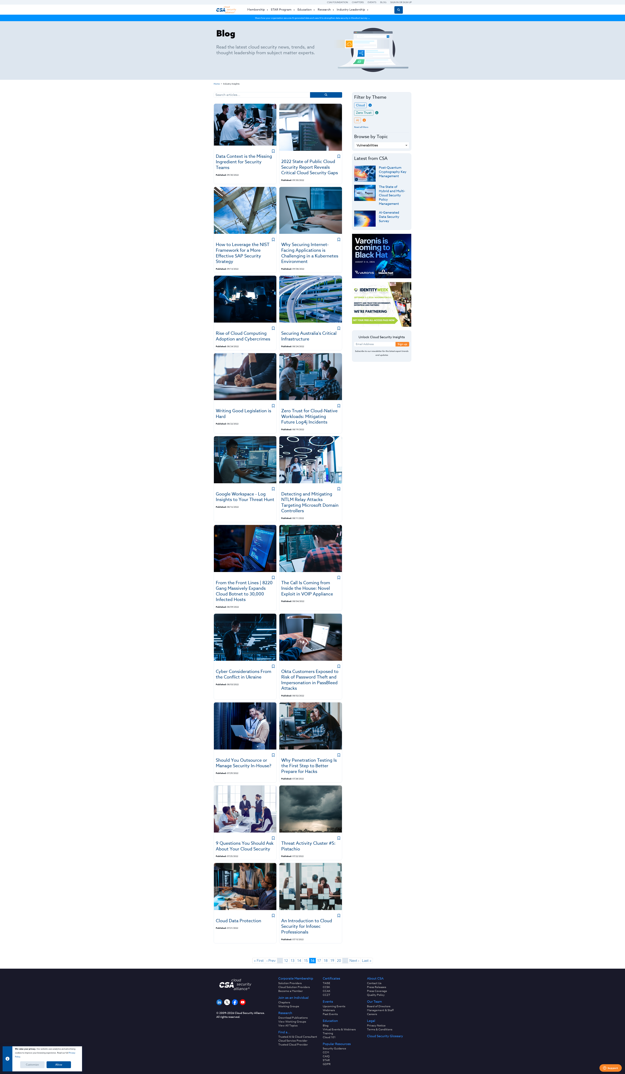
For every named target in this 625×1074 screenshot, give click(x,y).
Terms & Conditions (379, 1030)
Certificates (331, 978)
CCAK (326, 991)
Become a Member (290, 991)
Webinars (329, 1010)
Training (328, 1033)
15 (306, 960)
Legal (371, 1021)
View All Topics (288, 1026)
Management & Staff (380, 1010)
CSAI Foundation (337, 2)
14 (299, 960)
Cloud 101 (329, 1037)
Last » (366, 960)
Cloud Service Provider (292, 1041)
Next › (354, 960)
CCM (326, 1052)
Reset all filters (361, 127)
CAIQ (326, 1056)
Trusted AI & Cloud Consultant (297, 1037)
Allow (58, 1065)
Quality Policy (376, 995)
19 (332, 960)
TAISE (326, 983)
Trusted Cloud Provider (293, 1045)
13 (292, 960)
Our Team (374, 1002)
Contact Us (374, 983)
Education (330, 1021)
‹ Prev (271, 960)
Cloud (360, 105)
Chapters (358, 2)
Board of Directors (378, 1006)
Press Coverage (377, 991)
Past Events (330, 1014)
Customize (32, 1065)
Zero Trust (364, 112)
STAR (326, 1060)
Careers (372, 1014)
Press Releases (376, 987)
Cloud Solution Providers (294, 987)
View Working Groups (292, 1022)
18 (326, 960)
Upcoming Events (334, 1006)
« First (259, 960)
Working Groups (288, 1006)
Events (372, 2)
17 (319, 960)
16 (312, 960)
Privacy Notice (376, 1026)
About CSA (375, 978)
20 (339, 960)
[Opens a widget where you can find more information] (610, 1068)
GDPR (327, 1064)
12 (286, 960)
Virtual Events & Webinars (339, 1030)
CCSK (326, 987)
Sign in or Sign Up (401, 2)
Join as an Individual (293, 998)
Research (285, 1013)
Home (217, 83)
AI (357, 120)
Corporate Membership (295, 978)
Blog (383, 2)
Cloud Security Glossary (385, 1036)
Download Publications (293, 1018)
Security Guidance (334, 1049)
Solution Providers (290, 983)
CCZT (326, 995)
